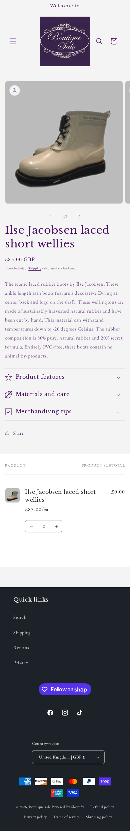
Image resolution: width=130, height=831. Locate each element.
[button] (13, 41)
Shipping (34, 268)
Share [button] (18, 433)
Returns (21, 647)
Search (20, 617)
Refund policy (102, 806)
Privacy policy (35, 816)
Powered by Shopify (68, 806)
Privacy (20, 662)
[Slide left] (50, 216)
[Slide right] (79, 216)
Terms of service (66, 816)
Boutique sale (40, 806)
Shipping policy (99, 816)
